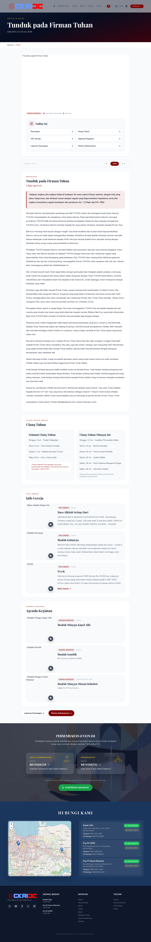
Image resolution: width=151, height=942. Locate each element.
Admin (116, 909)
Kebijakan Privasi (84, 915)
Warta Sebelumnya (60, 713)
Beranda (10, 45)
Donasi (116, 900)
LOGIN (120, 6)
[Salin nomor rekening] (49, 764)
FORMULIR (136, 6)
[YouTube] (16, 906)
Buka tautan (63, 588)
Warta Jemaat (83, 903)
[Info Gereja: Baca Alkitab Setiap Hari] (40, 516)
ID (108, 6)
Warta (75, 6)
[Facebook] (22, 906)
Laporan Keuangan (33, 713)
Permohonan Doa (120, 903)
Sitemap (81, 921)
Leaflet (49, 875)
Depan (80, 900)
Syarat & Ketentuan (85, 918)
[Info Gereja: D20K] (40, 578)
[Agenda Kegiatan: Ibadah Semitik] (40, 659)
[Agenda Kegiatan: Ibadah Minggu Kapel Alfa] (40, 629)
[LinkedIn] (34, 906)
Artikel (91, 6)
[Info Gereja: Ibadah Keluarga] (40, 546)
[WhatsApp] (28, 906)
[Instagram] (9, 906)
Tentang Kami (63, 6)
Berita (82, 6)
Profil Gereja (118, 906)
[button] (18, 843)
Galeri (98, 6)
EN (112, 6)
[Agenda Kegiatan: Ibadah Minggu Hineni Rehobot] (40, 688)
